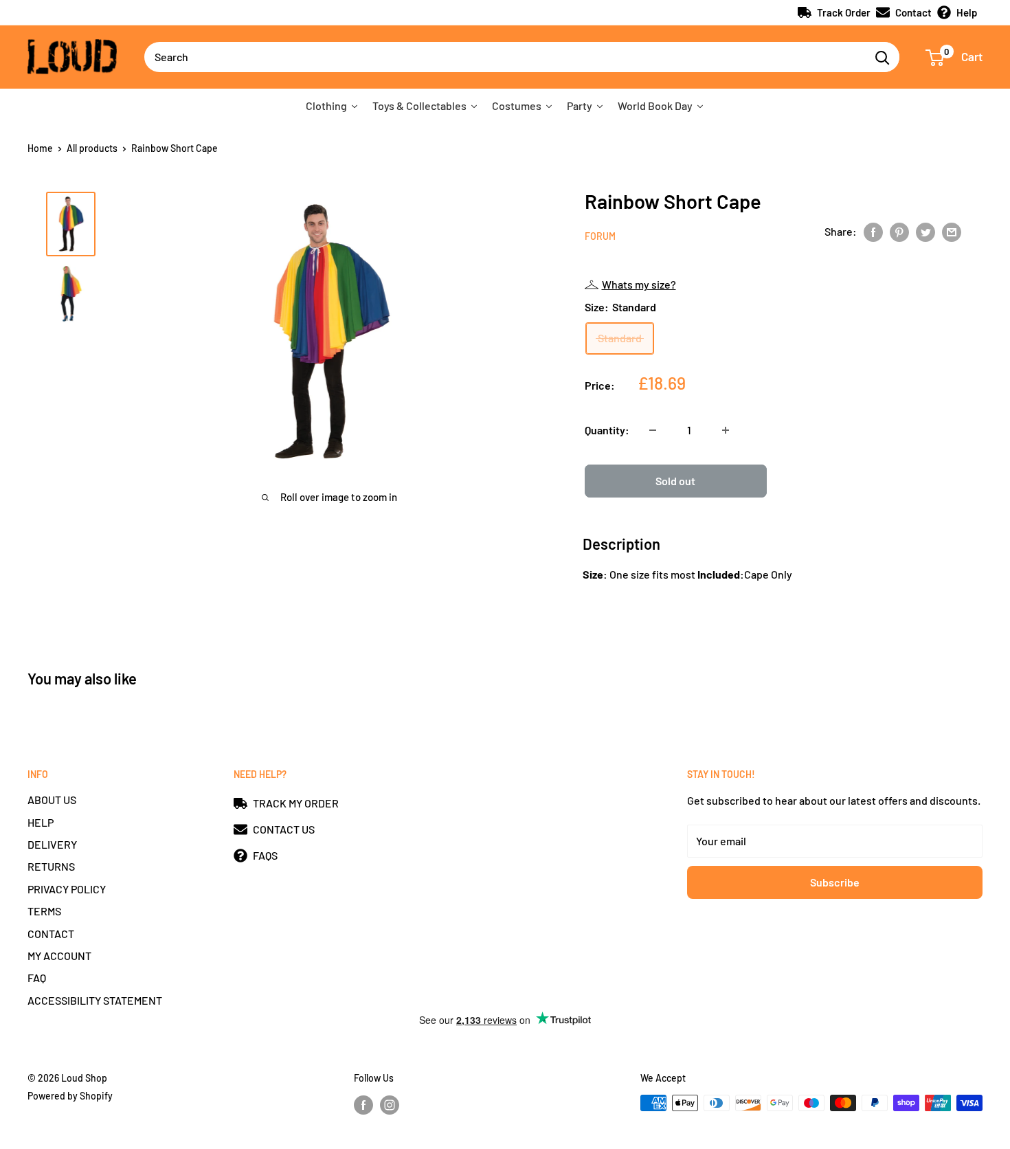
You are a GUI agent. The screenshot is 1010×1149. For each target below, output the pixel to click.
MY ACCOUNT (59, 955)
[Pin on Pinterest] (899, 231)
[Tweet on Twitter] (925, 231)
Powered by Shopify (70, 1096)
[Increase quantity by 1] (725, 430)
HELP (40, 822)
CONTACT (50, 933)
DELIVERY (52, 844)
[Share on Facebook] (873, 231)
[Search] (882, 57)
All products (92, 148)
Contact (913, 12)
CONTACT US (284, 829)
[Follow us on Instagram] (389, 1104)
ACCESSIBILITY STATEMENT (94, 1000)
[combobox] (504, 57)
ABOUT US (51, 799)
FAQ (36, 977)
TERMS (44, 910)
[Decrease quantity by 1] (652, 430)
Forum (600, 236)
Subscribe (835, 882)
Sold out (675, 480)
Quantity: (607, 429)
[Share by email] (951, 231)
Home (40, 148)
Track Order (844, 12)
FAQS (265, 855)
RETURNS (51, 866)
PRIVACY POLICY (66, 888)
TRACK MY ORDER (296, 803)
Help (966, 12)
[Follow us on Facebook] (363, 1104)
